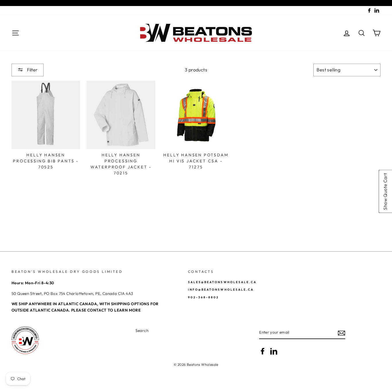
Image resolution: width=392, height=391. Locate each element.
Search (141, 330)
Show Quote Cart (385, 191)
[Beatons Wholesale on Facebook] (262, 351)
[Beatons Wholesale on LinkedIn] (273, 351)
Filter (32, 70)
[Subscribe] (341, 332)
